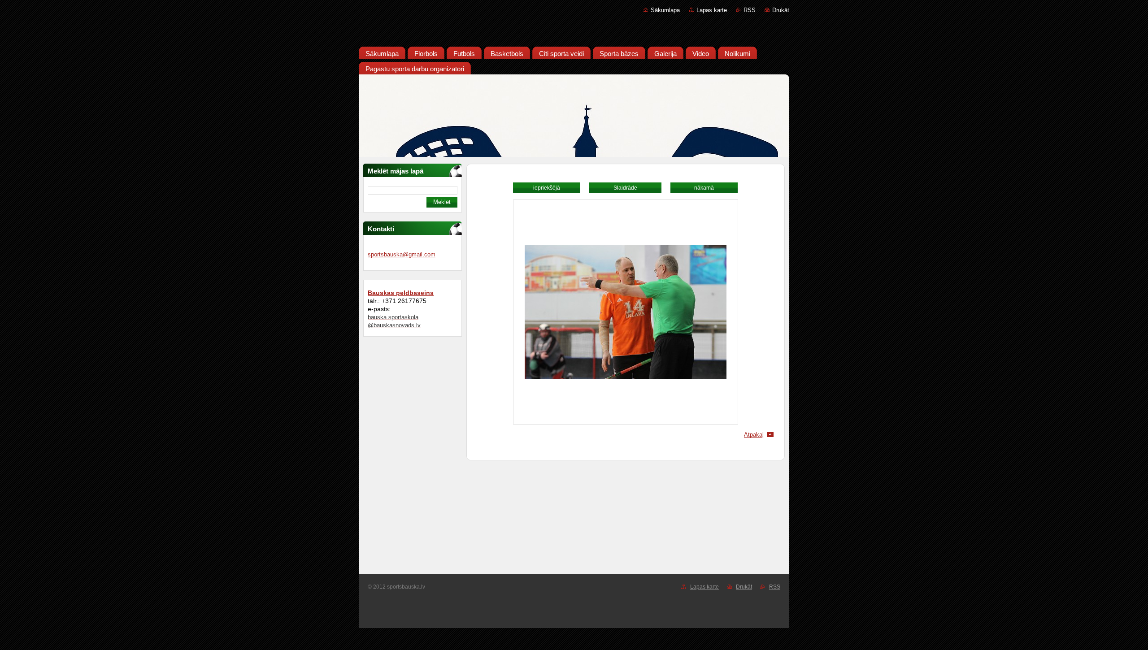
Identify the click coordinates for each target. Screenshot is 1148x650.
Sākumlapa (665, 10)
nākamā (704, 188)
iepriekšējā (546, 188)
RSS (750, 10)
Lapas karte (711, 10)
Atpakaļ (754, 434)
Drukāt (780, 10)
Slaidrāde (625, 188)
